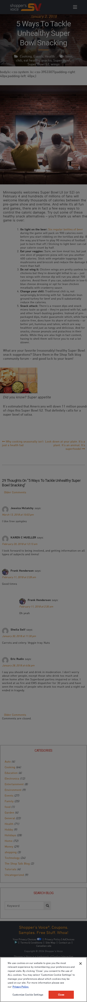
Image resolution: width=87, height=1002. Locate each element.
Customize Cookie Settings (28, 994)
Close (61, 994)
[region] (43, 979)
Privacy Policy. (21, 986)
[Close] (80, 963)
